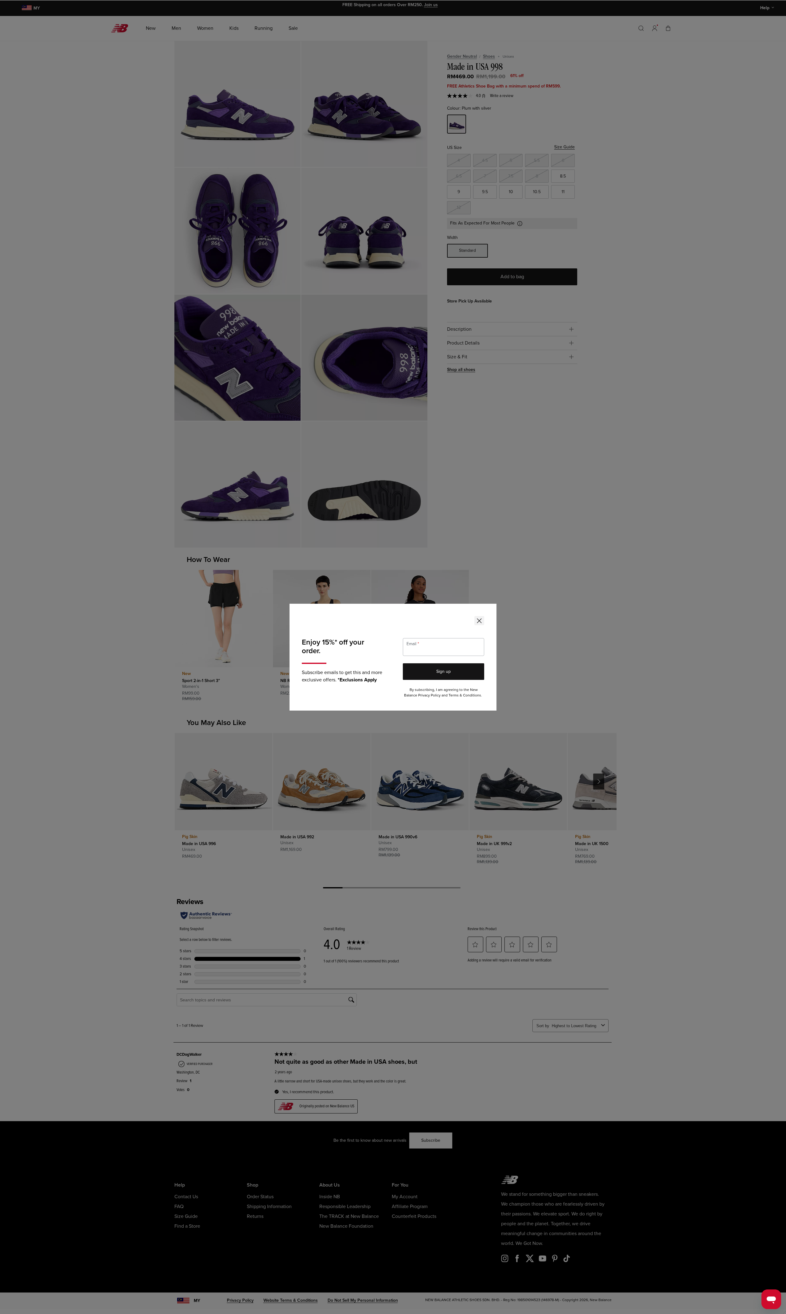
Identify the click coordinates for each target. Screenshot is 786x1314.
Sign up (443, 671)
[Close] (479, 620)
